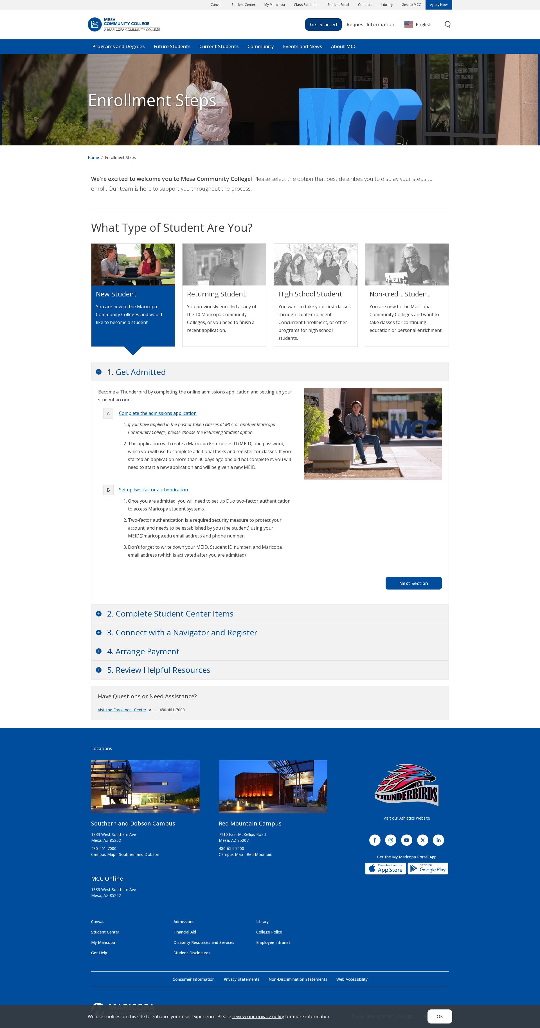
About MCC (343, 46)
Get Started (323, 24)
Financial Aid (185, 932)
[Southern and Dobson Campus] (145, 789)
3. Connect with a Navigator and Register (182, 632)
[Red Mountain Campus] (273, 789)
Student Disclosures (192, 952)
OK (440, 1016)
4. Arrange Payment (143, 651)
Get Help (99, 952)
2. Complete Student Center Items (170, 613)
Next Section (413, 583)
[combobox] (422, 24)
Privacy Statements (242, 979)
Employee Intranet (273, 942)
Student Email (338, 4)
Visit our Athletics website (407, 818)
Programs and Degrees (118, 46)
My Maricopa (274, 4)
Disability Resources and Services (204, 942)
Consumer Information (194, 979)
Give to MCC (411, 4)
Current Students (218, 46)
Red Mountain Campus (250, 823)
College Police (269, 932)
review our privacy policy (258, 1016)
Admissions (184, 921)
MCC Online (107, 878)
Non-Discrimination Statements (298, 979)
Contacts (365, 4)
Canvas (216, 4)
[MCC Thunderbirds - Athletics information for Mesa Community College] (406, 785)
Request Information (370, 24)
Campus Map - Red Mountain (245, 854)
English (423, 24)
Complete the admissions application (158, 413)
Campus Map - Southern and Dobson (125, 854)
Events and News (302, 46)
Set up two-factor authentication (153, 490)
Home (93, 157)
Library (387, 4)
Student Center (243, 4)
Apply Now (439, 4)
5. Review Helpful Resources (158, 669)
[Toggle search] (448, 24)
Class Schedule (306, 4)
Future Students (172, 46)
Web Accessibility (352, 979)
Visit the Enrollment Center (122, 709)
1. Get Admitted (136, 371)
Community (261, 46)
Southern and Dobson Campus (133, 823)
